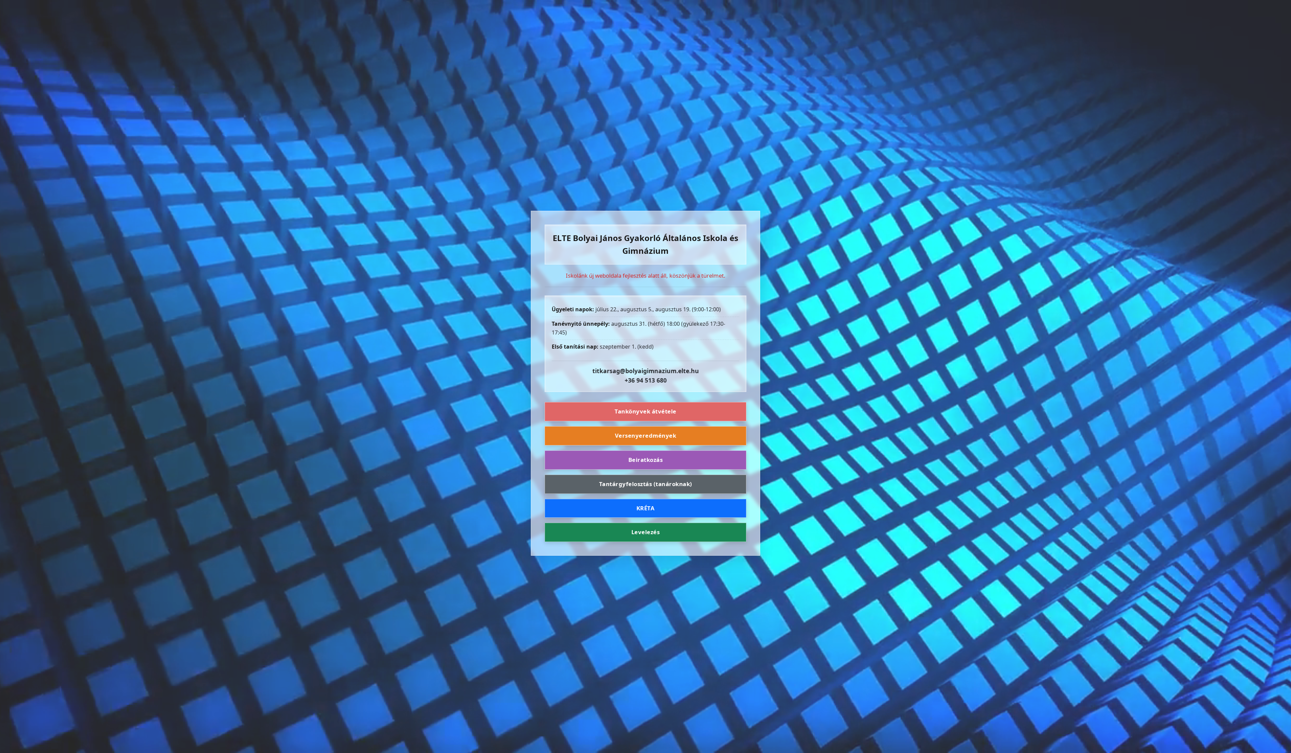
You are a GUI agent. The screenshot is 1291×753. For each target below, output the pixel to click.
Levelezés (645, 532)
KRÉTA (645, 508)
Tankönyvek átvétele (645, 411)
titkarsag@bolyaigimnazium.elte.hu (645, 371)
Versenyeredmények (645, 435)
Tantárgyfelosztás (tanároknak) (645, 484)
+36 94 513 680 (646, 380)
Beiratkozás (645, 460)
